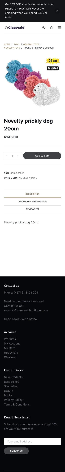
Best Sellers (11, 381)
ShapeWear (11, 386)
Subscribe (16, 450)
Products (10, 339)
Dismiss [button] (57, 10)
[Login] (43, 27)
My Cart (9, 348)
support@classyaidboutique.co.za (26, 310)
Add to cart (42, 155)
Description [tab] (32, 194)
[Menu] (59, 27)
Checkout (10, 357)
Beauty (8, 390)
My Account (12, 343)
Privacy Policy (13, 400)
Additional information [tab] (33, 201)
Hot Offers (11, 352)
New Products (13, 377)
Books (8, 395)
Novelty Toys (28, 177)
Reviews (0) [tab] (32, 209)
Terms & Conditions (17, 404)
